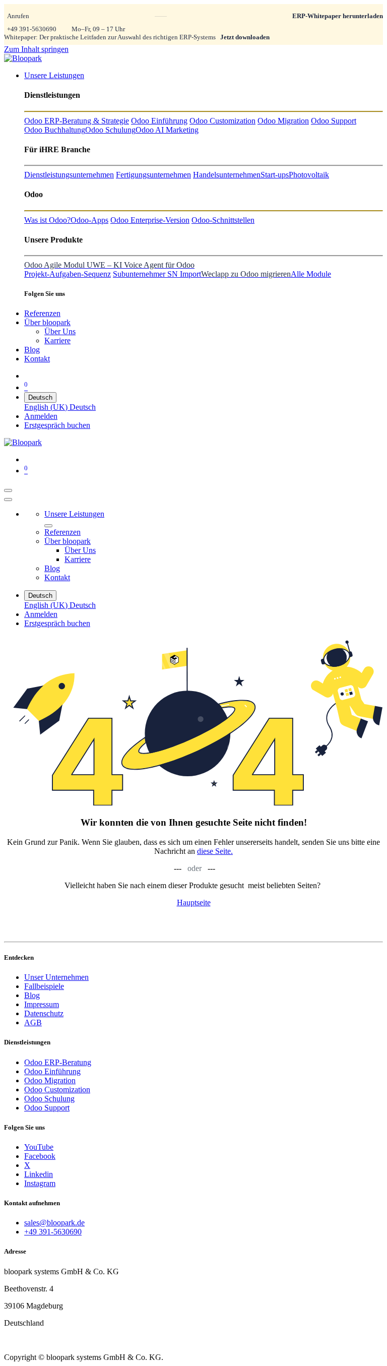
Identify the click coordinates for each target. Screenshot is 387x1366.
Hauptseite (194, 902)
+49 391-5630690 (31, 29)
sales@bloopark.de (54, 1222)
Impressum (41, 1004)
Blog (32, 995)
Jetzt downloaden (245, 37)
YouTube (38, 1147)
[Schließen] (8, 499)
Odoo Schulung (49, 1098)
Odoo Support (47, 1107)
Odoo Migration (50, 1080)
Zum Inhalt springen (36, 49)
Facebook (39, 1156)
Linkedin (38, 1174)
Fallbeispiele (44, 986)
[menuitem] (54, 75)
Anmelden (40, 416)
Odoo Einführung (52, 1071)
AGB (33, 1022)
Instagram (39, 1183)
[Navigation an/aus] (8, 490)
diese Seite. (215, 851)
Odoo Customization (57, 1089)
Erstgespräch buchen (57, 425)
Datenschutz (43, 1013)
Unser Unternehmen (56, 977)
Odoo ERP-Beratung (57, 1062)
